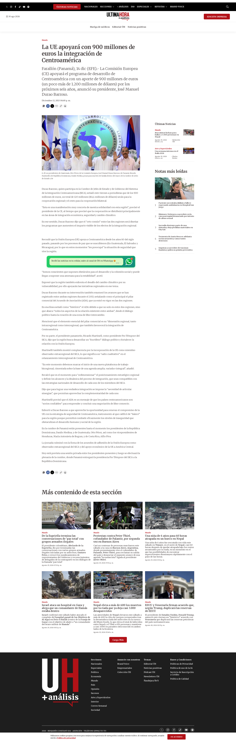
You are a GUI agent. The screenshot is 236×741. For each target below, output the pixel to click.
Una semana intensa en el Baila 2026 (166, 152)
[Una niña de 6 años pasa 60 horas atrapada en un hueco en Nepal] (169, 515)
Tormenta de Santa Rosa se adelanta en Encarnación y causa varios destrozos (175, 239)
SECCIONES (106, 7)
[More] (113, 6)
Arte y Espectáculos (163, 149)
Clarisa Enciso (174, 157)
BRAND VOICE (177, 7)
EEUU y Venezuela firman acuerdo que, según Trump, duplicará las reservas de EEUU (169, 608)
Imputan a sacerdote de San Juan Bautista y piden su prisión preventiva (175, 249)
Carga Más (118, 640)
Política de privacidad (66, 738)
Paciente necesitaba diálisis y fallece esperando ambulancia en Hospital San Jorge (176, 205)
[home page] (118, 16)
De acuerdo (176, 737)
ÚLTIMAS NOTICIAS (66, 7)
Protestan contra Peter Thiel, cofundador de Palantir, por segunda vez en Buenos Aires (116, 538)
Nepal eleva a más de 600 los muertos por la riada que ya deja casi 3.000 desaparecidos (117, 608)
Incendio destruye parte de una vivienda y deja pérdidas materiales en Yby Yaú (176, 227)
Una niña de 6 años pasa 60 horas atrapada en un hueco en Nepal (166, 537)
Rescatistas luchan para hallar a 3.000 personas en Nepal (167, 135)
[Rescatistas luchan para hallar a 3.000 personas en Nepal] (188, 132)
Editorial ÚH (118, 27)
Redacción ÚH (176, 141)
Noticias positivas (137, 27)
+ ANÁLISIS (122, 7)
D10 (132, 7)
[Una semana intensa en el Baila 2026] (188, 151)
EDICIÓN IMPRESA (217, 16)
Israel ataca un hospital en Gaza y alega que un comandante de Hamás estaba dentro (64, 608)
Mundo (45, 40)
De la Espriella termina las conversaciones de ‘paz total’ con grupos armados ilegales (63, 538)
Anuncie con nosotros (128, 660)
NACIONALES (91, 7)
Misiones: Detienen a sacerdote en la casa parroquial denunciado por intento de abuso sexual (176, 216)
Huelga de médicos (100, 27)
